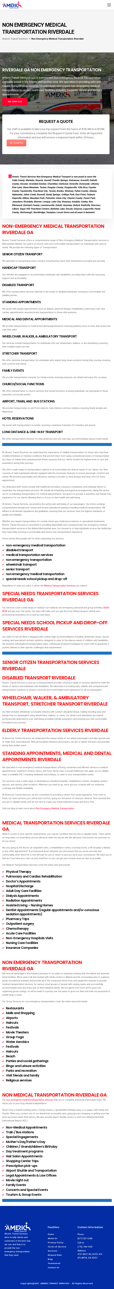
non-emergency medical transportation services (29, 1099)
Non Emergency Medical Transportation (55, 808)
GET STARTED (16, 143)
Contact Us (53, 1267)
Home (51, 1234)
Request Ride (55, 1255)
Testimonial (54, 1263)
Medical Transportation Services (59, 585)
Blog (50, 1259)
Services (52, 1251)
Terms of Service (57, 1247)
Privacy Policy (56, 1242)
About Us (52, 1238)
